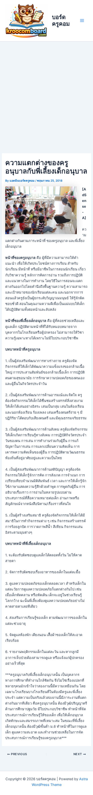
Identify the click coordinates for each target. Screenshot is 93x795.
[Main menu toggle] (82, 21)
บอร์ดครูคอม (61, 20)
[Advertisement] (46, 90)
